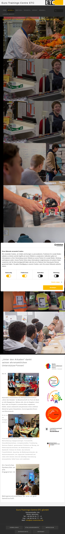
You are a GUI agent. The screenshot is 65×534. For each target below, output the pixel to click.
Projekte (27, 10)
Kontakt (34, 10)
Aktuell (10, 10)
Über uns (18, 10)
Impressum (50, 527)
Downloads (14, 527)
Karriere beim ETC (8, 14)
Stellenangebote (32, 527)
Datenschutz (23, 531)
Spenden (42, 10)
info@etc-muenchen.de (34, 520)
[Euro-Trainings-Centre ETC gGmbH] (54, 2)
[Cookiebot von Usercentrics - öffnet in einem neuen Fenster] (55, 245)
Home (4, 10)
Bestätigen (53, 287)
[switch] (24, 276)
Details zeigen (55, 282)
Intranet (40, 531)
